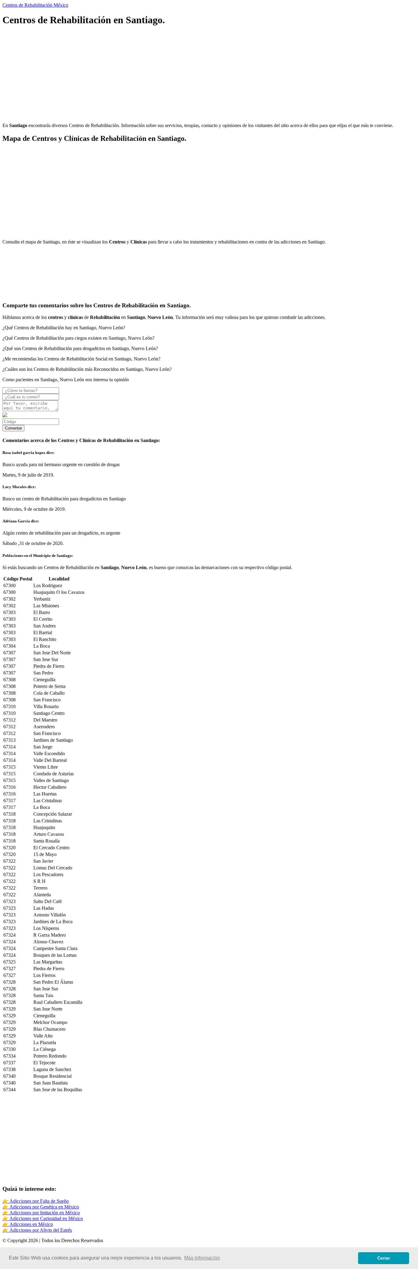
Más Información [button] (202, 1257)
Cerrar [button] (383, 1258)
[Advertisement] (186, 75)
